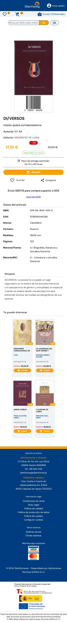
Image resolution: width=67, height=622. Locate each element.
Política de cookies (33, 516)
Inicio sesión (58, 5)
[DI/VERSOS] (33, 67)
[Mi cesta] (17, 14)
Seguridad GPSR (33, 197)
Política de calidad (33, 508)
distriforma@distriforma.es (33, 472)
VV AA (18, 131)
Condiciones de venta (34, 501)
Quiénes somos (33, 531)
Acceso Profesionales (54, 14)
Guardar (20, 180)
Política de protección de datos (33, 512)
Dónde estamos (33, 535)
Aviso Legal (33, 504)
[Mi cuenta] (39, 14)
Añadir (35, 172)
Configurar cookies (33, 519)
